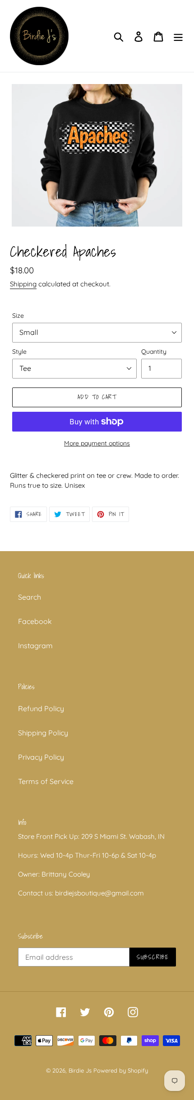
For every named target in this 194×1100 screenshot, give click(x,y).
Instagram (35, 645)
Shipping (23, 284)
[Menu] (178, 36)
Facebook (35, 621)
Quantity (153, 351)
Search (29, 596)
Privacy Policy (41, 757)
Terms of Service (46, 781)
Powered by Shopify (120, 1070)
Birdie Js (80, 1070)
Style (19, 351)
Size (18, 316)
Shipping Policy (43, 732)
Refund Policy (41, 708)
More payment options (97, 443)
